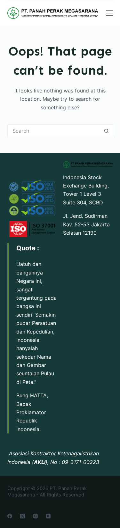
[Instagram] (35, 516)
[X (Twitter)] (22, 516)
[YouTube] (48, 516)
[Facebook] (9, 516)
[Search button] (106, 130)
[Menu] (109, 13)
